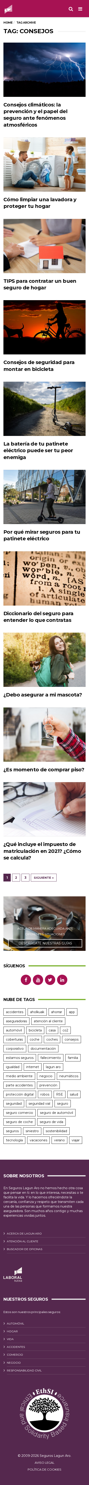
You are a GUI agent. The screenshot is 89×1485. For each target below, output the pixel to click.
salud (74, 1094)
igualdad (12, 1067)
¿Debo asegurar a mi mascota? (42, 695)
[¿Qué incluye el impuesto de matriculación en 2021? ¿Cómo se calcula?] (44, 809)
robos (44, 1094)
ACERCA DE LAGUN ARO (24, 1233)
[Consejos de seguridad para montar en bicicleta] (44, 327)
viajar (76, 1140)
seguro (62, 1104)
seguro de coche (19, 1122)
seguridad (14, 1104)
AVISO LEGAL (44, 1462)
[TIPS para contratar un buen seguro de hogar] (44, 246)
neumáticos (68, 1076)
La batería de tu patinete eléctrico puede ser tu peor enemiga (38, 450)
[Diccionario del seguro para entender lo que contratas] (44, 578)
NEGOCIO (14, 1362)
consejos (72, 1039)
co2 (65, 1030)
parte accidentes (19, 1085)
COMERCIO (15, 1354)
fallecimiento (50, 1058)
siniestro (32, 1131)
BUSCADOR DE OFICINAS (24, 1249)
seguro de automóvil (56, 1113)
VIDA (10, 1339)
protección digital (20, 1094)
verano (59, 1140)
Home (7, 22)
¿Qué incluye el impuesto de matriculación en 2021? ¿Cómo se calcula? (42, 851)
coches (52, 1039)
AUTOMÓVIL (15, 1323)
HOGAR (12, 1331)
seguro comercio (19, 1113)
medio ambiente (19, 1076)
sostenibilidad (56, 1131)
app (72, 1012)
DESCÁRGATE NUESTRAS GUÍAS (45, 943)
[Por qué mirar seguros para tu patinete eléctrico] (44, 497)
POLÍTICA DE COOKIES (44, 1469)
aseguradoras (16, 1021)
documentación (43, 1049)
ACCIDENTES (16, 1347)
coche (34, 1039)
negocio (45, 1076)
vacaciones (38, 1140)
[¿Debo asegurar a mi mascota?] (44, 660)
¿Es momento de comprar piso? (43, 770)
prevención (48, 1085)
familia (73, 1058)
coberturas (14, 1039)
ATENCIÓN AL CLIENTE (22, 1241)
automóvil (14, 1030)
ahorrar (56, 1012)
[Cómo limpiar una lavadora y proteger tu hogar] (44, 164)
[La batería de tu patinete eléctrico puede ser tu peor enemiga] (44, 409)
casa (52, 1030)
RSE (59, 1094)
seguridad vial (39, 1104)
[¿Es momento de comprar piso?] (44, 734)
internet (32, 1067)
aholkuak (37, 1012)
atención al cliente (48, 1021)
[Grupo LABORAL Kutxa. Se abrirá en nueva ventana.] (12, 1274)
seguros (12, 1131)
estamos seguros (20, 1058)
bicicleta (35, 1030)
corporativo (15, 1049)
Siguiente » (44, 877)
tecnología (14, 1140)
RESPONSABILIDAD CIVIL (24, 1370)
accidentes (14, 1012)
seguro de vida (51, 1122)
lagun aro (53, 1067)
